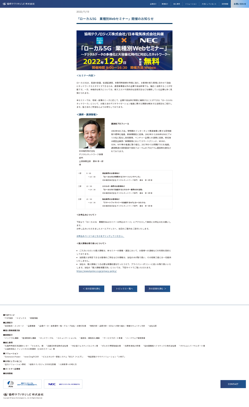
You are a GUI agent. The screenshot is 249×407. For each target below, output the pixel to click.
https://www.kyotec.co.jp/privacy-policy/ (97, 271)
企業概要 (31, 326)
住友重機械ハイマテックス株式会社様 (160, 345)
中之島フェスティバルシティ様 (85, 345)
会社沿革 (153, 326)
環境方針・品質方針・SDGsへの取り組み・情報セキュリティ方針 (117, 326)
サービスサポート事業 (113, 338)
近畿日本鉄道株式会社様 (57, 345)
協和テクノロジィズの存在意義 (43, 364)
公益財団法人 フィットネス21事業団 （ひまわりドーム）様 (30, 349)
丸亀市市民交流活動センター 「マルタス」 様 (24, 345)
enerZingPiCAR (32, 356)
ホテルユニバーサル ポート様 (192, 345)
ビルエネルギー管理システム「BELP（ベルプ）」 (63, 356)
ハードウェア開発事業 (136, 338)
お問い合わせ (240, 3)
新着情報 (34, 318)
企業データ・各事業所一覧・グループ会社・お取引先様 (62, 326)
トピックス (21, 318)
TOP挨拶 (9, 318)
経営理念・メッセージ (14, 326)
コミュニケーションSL (67, 338)
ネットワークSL (46, 338)
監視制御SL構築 (29, 338)
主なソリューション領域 (15, 364)
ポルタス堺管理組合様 (111, 345)
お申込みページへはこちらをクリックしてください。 (100, 236)
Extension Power (12, 356)
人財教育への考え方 (68, 364)
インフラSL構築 (11, 338)
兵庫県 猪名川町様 (132, 345)
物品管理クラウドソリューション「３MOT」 (107, 356)
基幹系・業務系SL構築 (90, 338)
